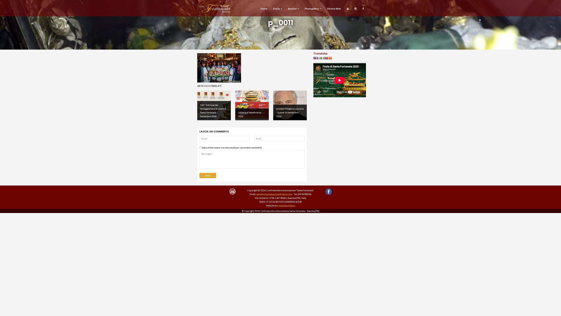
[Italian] (322, 58)
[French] (319, 58)
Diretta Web (334, 8)
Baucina (292, 8)
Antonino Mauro (287, 205)
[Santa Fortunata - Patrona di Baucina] (214, 7)
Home (264, 8)
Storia (276, 8)
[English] (315, 58)
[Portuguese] (326, 58)
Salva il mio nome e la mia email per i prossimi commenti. (232, 147)
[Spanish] (330, 58)
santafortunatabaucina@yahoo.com (274, 194)
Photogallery (312, 8)
